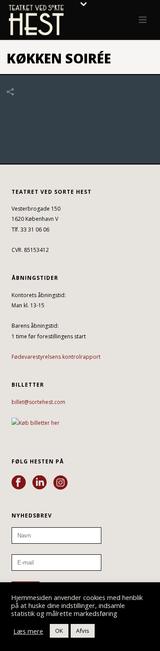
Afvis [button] (82, 631)
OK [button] (59, 631)
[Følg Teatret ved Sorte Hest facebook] (19, 482)
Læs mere (28, 631)
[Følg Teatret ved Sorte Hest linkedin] (39, 482)
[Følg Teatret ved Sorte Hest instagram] (60, 482)
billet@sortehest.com (38, 402)
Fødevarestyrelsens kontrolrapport (56, 357)
